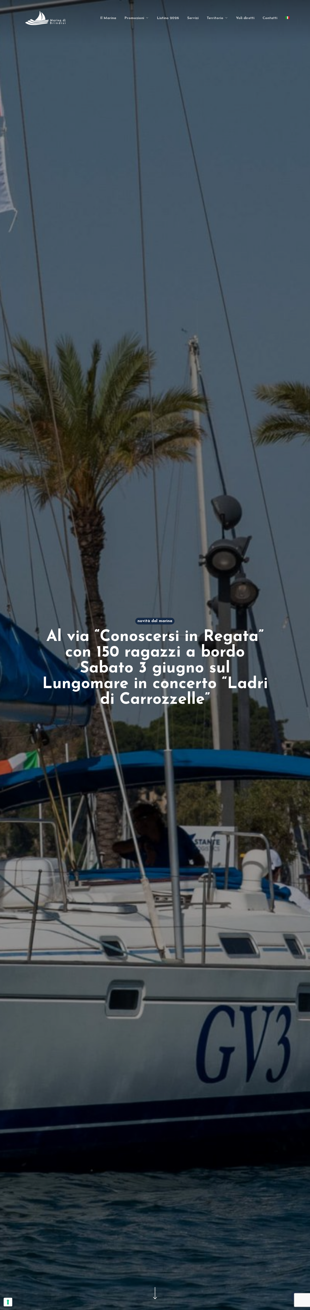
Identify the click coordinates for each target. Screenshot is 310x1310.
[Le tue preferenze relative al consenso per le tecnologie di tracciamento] (8, 1302)
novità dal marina (155, 621)
